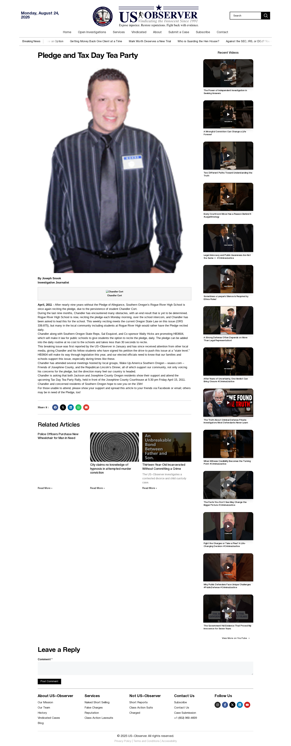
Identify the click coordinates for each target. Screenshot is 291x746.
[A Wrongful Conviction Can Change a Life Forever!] (228, 114)
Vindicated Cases (49, 718)
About (157, 32)
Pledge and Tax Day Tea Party (88, 55)
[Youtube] (247, 705)
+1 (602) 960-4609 (185, 718)
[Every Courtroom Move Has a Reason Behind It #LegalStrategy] (228, 197)
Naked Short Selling (97, 702)
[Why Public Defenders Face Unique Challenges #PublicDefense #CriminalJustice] (228, 567)
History (42, 713)
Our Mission (45, 702)
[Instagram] (218, 705)
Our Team (44, 707)
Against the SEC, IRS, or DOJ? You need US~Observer (237, 41)
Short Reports (138, 702)
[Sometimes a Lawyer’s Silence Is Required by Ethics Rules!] (228, 279)
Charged (134, 713)
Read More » (45, 488)
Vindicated (139, 32)
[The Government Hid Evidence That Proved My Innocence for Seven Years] (228, 609)
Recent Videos (228, 52)
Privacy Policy (122, 741)
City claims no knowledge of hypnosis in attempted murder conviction (110, 469)
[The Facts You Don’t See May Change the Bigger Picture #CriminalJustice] (228, 485)
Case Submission (185, 713)
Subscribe (203, 32)
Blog (41, 723)
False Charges (94, 707)
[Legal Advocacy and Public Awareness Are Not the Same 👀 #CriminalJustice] (228, 238)
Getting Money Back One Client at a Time (73, 41)
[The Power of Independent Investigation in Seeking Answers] (228, 73)
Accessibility (169, 741)
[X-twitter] (232, 705)
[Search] (265, 16)
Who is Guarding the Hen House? (176, 41)
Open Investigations (92, 32)
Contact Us (181, 707)
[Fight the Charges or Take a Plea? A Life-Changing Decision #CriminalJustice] (228, 526)
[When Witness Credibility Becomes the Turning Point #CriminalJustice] (228, 444)
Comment (45, 659)
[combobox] (245, 16)
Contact (222, 32)
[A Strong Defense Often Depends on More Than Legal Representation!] (228, 320)
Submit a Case (178, 32)
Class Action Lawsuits (99, 718)
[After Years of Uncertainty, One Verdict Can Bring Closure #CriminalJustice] (228, 361)
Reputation (92, 713)
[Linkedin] (240, 705)
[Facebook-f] (225, 705)
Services (119, 32)
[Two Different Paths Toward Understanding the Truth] (228, 156)
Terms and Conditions (146, 741)
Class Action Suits (141, 707)
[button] (55, 407)
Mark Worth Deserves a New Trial (127, 41)
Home (67, 32)
